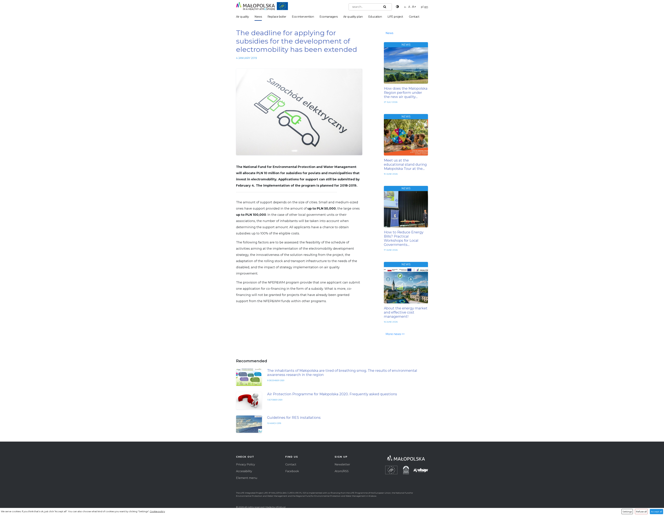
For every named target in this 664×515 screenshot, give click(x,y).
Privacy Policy (245, 464)
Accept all (656, 511)
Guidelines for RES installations (294, 417)
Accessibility (244, 471)
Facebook (292, 471)
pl (422, 6)
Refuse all (641, 511)
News (258, 16)
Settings (627, 511)
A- (405, 7)
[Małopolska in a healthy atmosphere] (262, 5)
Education (375, 16)
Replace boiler (277, 16)
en (426, 6)
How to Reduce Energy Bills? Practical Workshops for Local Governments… (403, 238)
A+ (414, 6)
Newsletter (342, 464)
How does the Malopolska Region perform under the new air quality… (405, 92)
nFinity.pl (280, 507)
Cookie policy (157, 511)
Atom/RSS (342, 471)
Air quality (242, 16)
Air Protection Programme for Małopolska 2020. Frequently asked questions (332, 394)
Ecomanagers (329, 16)
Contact (414, 16)
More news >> (395, 334)
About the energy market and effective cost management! (405, 312)
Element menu (246, 478)
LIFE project (395, 16)
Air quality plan (353, 16)
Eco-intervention (303, 16)
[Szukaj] (384, 6)
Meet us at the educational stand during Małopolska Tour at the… (405, 164)
